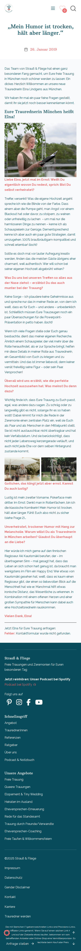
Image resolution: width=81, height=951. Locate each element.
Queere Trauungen (17, 787)
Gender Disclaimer (17, 887)
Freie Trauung (14, 779)
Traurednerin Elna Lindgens (23, 89)
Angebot (11, 723)
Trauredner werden (18, 916)
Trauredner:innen (16, 730)
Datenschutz (13, 877)
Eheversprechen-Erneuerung (24, 809)
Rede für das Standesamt (22, 816)
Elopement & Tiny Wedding (24, 794)
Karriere (10, 907)
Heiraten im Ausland (18, 802)
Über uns (11, 752)
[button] (7, 933)
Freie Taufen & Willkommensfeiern (28, 839)
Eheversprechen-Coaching (23, 831)
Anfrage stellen (17, 944)
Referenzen (13, 737)
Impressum (12, 868)
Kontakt (10, 897)
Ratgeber (11, 745)
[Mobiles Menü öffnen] (53, 8)
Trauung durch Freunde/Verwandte (29, 824)
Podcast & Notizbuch (19, 760)
